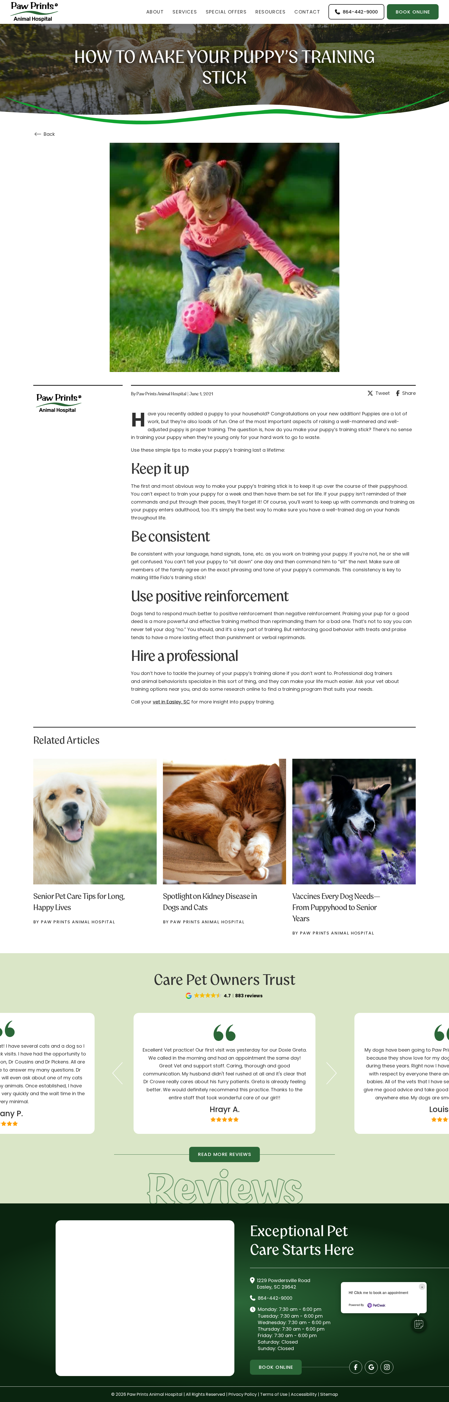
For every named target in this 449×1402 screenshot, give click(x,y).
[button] (224, 996)
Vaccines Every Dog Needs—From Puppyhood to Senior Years (336, 907)
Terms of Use (273, 1394)
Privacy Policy (242, 1394)
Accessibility (304, 1394)
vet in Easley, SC (171, 702)
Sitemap (329, 1394)
